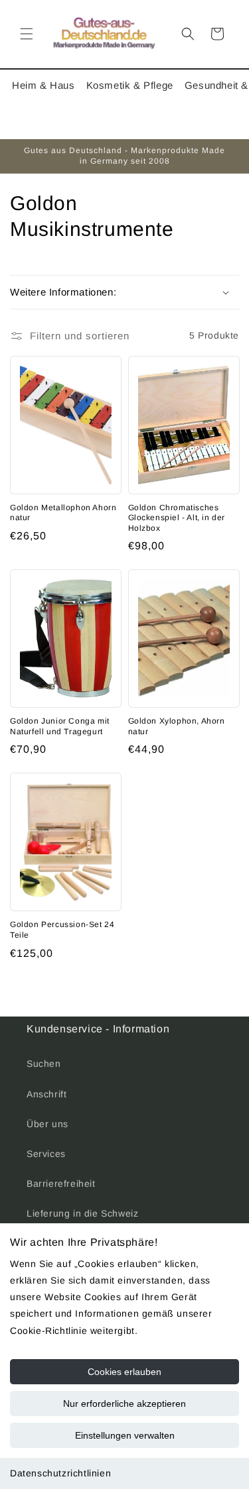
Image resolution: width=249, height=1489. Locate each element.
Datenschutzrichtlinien (60, 1473)
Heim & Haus (43, 85)
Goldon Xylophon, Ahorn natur (176, 726)
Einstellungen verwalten (125, 1435)
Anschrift (46, 1094)
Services (46, 1153)
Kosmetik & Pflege (129, 85)
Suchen (44, 1063)
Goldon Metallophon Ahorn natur (63, 513)
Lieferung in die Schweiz (82, 1213)
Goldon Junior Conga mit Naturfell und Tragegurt (60, 726)
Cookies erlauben (124, 1371)
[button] (26, 33)
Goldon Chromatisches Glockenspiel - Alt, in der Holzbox (177, 518)
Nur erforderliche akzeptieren (124, 1403)
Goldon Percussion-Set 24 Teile (62, 930)
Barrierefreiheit (61, 1183)
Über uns (47, 1124)
